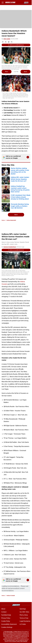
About (3, 609)
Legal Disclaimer (25, 621)
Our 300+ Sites (24, 612)
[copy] (12, 42)
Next (25, 72)
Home (3, 220)
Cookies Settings (6, 627)
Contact (3, 612)
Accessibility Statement (9, 624)
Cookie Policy (5, 621)
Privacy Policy (5, 618)
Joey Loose (7, 39)
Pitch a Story (24, 615)
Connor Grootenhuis (10, 247)
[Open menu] (3, 2)
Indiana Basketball (11, 220)
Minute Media (10, 631)
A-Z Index (23, 624)
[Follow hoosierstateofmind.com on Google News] (28, 157)
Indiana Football (11, 595)
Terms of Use (24, 618)
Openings (23, 609)
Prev (6, 72)
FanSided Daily (6, 615)
